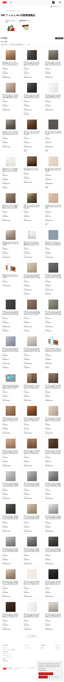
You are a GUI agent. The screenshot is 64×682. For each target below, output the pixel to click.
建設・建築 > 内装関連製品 (16, 44)
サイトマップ (57, 649)
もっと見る (32, 636)
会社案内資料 (5, 651)
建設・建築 (4, 44)
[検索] (53, 2)
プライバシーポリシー (19, 667)
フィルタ (59, 38)
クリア (28, 44)
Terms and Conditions (31, 667)
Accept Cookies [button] (43, 677)
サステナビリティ (6, 653)
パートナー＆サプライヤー (8, 657)
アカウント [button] (56, 6)
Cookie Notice (42, 670)
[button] (53, 677)
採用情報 (4, 659)
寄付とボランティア (6, 655)
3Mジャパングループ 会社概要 (9, 649)
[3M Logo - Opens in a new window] (4, 2)
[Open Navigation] (60, 2)
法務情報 (10, 667)
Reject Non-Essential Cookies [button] (46, 673)
